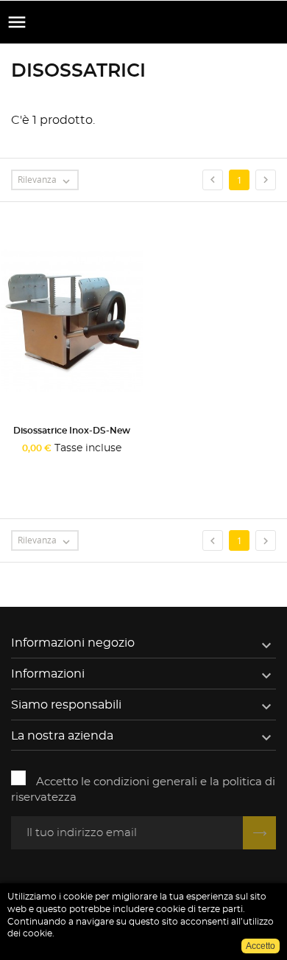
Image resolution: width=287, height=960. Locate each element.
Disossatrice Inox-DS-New (71, 430)
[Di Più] (109, 467)
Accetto (260, 946)
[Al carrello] (37, 467)
